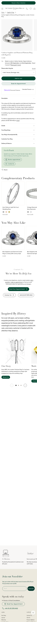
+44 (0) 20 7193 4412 (11, 608)
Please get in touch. (16, 65)
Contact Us (11, 163)
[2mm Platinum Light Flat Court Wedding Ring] (13, 193)
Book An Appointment (18, 83)
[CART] (34, 9)
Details (3, 125)
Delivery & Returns (6, 143)
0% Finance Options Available (18, 3)
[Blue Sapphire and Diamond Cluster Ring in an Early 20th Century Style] (13, 238)
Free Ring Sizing (5, 130)
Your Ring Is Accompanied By (9, 134)
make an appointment (17, 282)
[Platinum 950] (3, 212)
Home (2, 12)
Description (4, 98)
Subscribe (31, 588)
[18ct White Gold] (31, 212)
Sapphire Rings (10, 12)
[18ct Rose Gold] (6, 212)
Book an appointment (14, 159)
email (17, 120)
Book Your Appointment (15, 604)
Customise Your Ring (6, 139)
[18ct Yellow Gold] (9, 212)
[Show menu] (2, 9)
